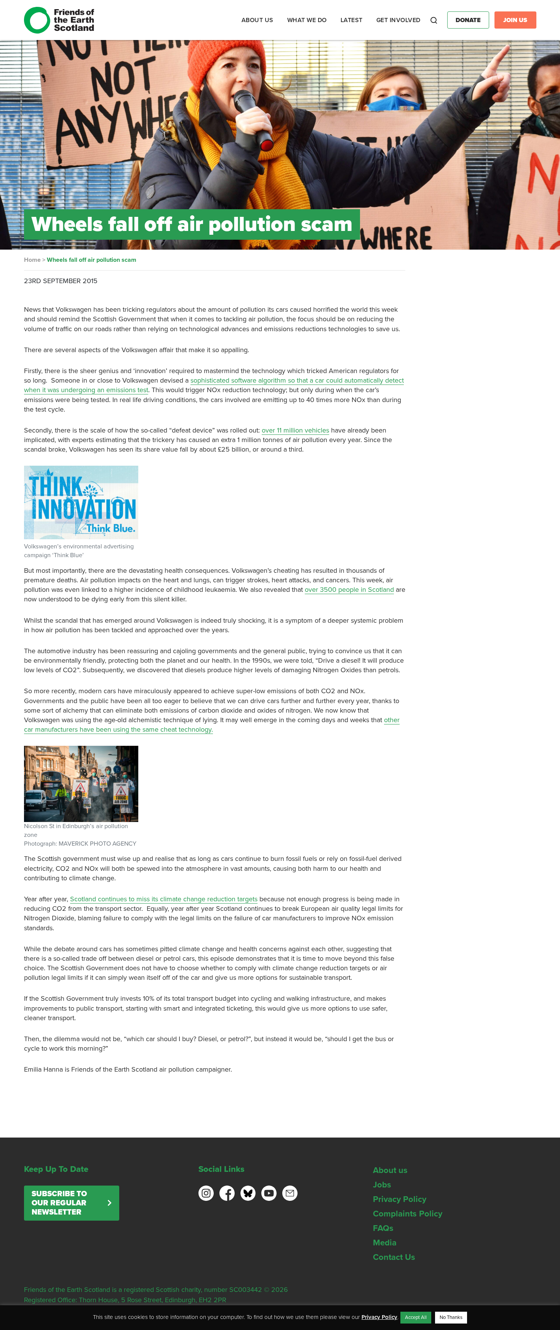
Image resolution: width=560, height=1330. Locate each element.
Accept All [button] (416, 1317)
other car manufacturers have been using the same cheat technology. (212, 725)
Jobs (382, 1185)
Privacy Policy (399, 1199)
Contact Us (394, 1257)
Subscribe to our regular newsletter (59, 1203)
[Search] (433, 20)
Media (385, 1243)
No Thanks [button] (451, 1317)
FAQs (383, 1228)
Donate (468, 20)
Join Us (515, 20)
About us (390, 1170)
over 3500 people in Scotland (349, 589)
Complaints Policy (407, 1214)
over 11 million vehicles (295, 430)
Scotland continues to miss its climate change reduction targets (164, 899)
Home (32, 260)
